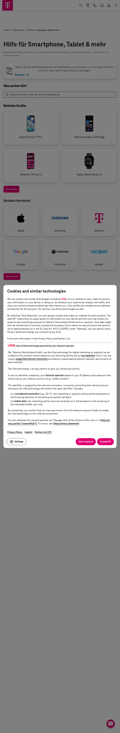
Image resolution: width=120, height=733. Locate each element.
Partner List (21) (43, 432)
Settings (18, 441)
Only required (86, 441)
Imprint (28, 432)
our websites (88, 355)
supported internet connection (32, 358)
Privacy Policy (14, 432)
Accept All (105, 441)
